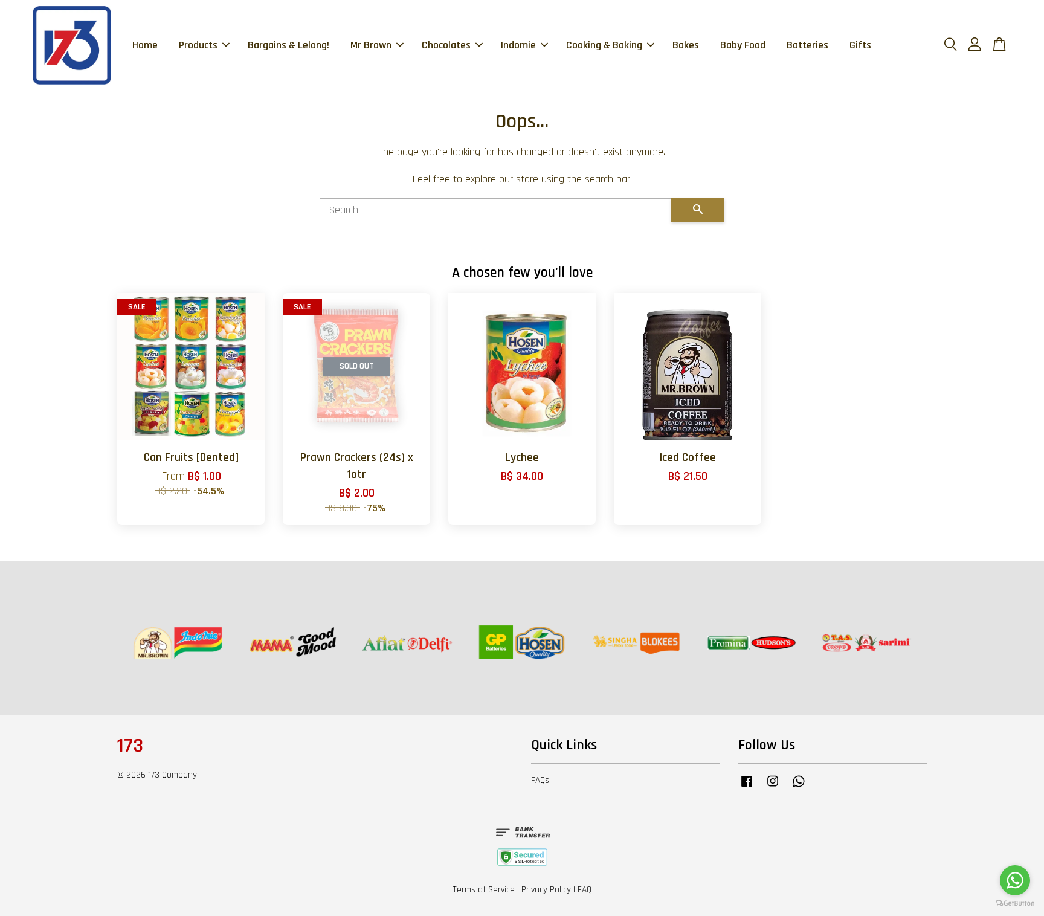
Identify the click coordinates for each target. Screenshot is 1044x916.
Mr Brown (371, 45)
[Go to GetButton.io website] (1015, 904)
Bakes (685, 45)
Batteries (807, 45)
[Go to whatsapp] (1015, 880)
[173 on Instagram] (772, 787)
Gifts (860, 45)
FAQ (584, 889)
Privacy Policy (546, 889)
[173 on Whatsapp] (798, 787)
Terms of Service (484, 889)
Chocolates (446, 45)
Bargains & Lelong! (288, 45)
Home (145, 45)
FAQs (540, 780)
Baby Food (742, 45)
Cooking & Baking (604, 45)
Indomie (518, 45)
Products (198, 45)
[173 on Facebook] (746, 787)
